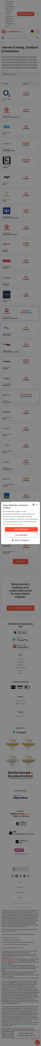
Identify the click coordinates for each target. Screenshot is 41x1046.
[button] (20, 540)
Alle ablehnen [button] (21, 535)
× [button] (36, 504)
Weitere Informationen (14, 524)
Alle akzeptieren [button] (21, 529)
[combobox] (33, 505)
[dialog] (20, 523)
